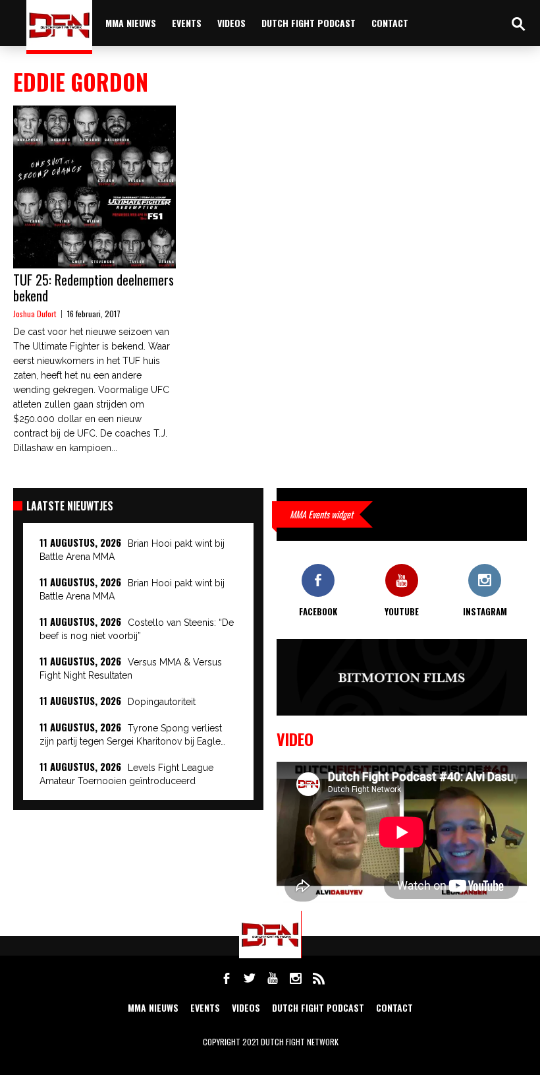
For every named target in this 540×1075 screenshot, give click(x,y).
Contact (389, 23)
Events (187, 23)
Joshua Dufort (34, 313)
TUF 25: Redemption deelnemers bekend (93, 287)
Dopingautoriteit (162, 701)
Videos (231, 23)
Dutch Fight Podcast (308, 23)
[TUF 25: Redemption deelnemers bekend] (94, 187)
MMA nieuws (130, 23)
